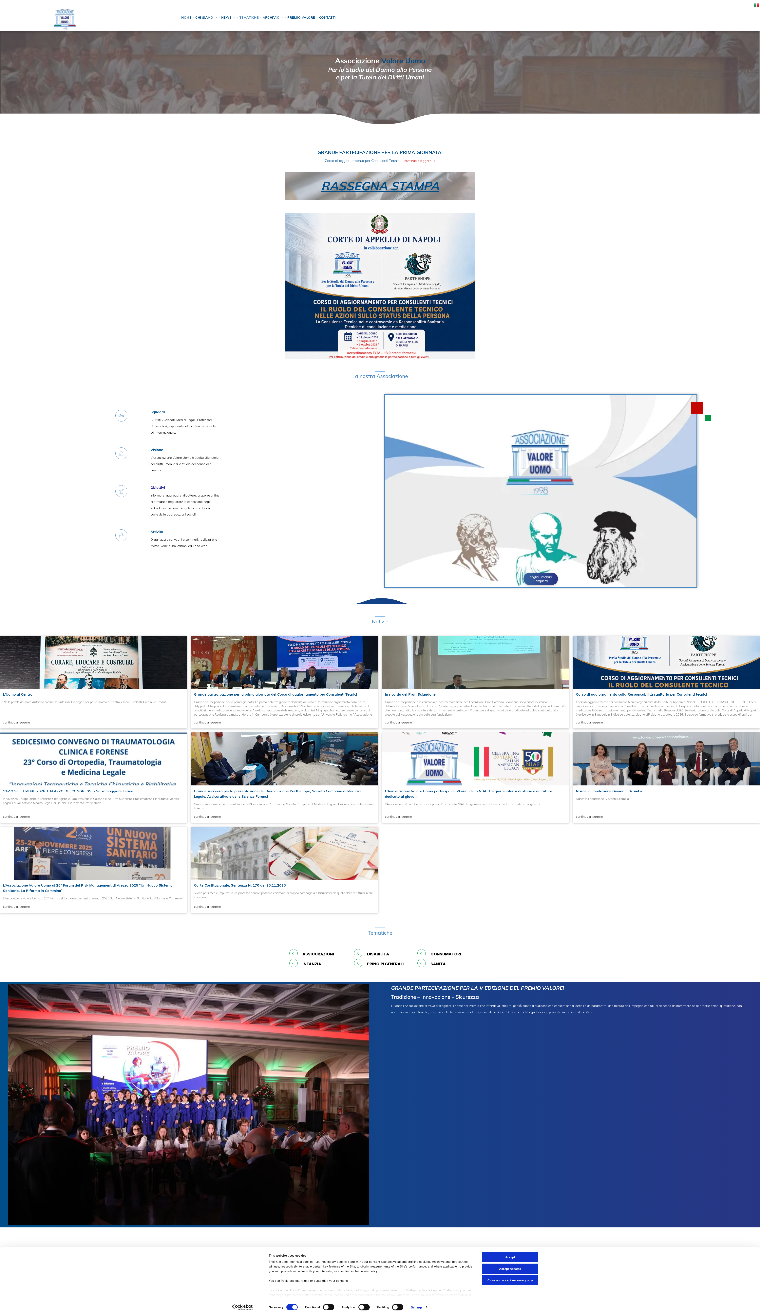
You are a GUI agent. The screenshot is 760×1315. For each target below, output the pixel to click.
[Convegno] (666, 758)
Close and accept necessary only (510, 1280)
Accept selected (510, 1268)
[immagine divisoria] (380, 141)
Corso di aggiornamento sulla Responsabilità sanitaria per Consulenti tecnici (641, 694)
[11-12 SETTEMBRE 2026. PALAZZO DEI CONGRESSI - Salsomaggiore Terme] (93, 758)
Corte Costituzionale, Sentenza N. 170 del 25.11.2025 (240, 885)
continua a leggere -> (419, 161)
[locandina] (93, 853)
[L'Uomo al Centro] (93, 662)
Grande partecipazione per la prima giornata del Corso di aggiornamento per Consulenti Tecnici (275, 694)
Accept (510, 1257)
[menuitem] (187, 17)
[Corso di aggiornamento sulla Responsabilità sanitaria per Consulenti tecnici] (666, 662)
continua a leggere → (18, 722)
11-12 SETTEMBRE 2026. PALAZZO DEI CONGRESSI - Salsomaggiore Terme (68, 791)
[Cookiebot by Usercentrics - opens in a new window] (242, 1307)
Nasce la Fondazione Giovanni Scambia (609, 791)
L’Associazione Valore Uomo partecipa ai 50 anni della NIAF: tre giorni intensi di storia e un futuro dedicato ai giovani (468, 794)
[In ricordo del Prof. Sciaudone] (475, 662)
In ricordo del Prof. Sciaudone (410, 694)
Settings (417, 1307)
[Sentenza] (284, 853)
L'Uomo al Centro (17, 694)
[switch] (328, 1307)
